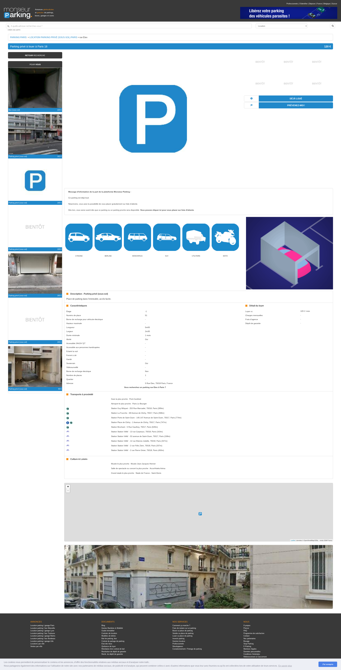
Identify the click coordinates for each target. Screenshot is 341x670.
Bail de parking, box (109, 639)
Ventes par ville (36, 646)
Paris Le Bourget (139, 404)
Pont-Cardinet (135, 399)
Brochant (118, 427)
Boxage (246, 641)
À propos (246, 625)
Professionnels (292, 4)
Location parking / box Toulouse (42, 633)
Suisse (334, 4)
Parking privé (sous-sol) (18, 156)
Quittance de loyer (109, 646)
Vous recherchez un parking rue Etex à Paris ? (145, 387)
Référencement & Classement (255, 657)
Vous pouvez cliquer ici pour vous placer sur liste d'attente (167, 210)
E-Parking (247, 646)
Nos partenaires (249, 639)
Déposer (312, 4)
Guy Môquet (119, 408)
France (319, 4)
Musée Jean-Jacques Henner (143, 464)
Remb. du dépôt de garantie (112, 654)
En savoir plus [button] (285, 666)
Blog (103, 625)
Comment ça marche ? (181, 625)
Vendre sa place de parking (182, 633)
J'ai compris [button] (327, 664)
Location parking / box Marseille (42, 628)
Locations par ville (37, 644)
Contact (246, 636)
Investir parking (178, 639)
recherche (35, 55)
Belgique (327, 4)
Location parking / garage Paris (42, 625)
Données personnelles (252, 652)
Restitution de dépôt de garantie (114, 652)
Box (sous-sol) (14, 110)
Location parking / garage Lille (41, 641)
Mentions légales (250, 649)
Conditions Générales (251, 654)
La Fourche (119, 413)
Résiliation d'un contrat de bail (113, 649)
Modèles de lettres (109, 636)
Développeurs (177, 646)
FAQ (245, 631)
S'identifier (303, 4)
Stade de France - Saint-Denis (148, 473)
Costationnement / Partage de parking (187, 649)
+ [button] (68, 486)
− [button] (68, 490)
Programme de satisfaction (253, 633)
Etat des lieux (107, 644)
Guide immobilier (108, 631)
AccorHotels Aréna (157, 468)
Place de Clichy (120, 422)
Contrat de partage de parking (113, 641)
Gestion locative (178, 641)
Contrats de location (109, 633)
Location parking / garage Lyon (42, 631)
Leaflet (293, 540)
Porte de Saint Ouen (123, 418)
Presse (246, 628)
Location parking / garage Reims (42, 636)
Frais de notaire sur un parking (184, 628)
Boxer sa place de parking (182, 631)
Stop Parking (248, 644)
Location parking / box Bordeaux (42, 639)
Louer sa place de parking (182, 636)
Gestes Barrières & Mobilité (112, 628)
